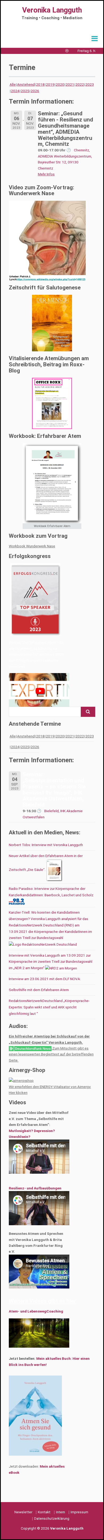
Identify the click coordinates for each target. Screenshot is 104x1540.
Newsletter (23, 1512)
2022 (79, 84)
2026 (35, 91)
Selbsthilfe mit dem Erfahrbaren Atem (39, 990)
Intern (60, 1512)
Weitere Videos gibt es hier (42, 1301)
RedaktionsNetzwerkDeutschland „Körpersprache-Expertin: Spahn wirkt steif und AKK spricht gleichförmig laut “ (49, 1007)
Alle (13, 84)
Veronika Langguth (52, 10)
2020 (60, 84)
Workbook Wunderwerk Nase (32, 546)
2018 (40, 84)
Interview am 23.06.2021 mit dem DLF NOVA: (45, 979)
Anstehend (26, 84)
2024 (15, 91)
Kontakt (44, 1512)
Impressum (79, 1512)
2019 (50, 84)
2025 (25, 91)
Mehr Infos (46, 174)
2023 (89, 84)
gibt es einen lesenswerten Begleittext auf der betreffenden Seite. (51, 1054)
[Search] (88, 712)
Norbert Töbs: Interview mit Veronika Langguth (46, 845)
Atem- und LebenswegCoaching (36, 1311)
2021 (70, 84)
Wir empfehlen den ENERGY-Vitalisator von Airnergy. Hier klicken (50, 1090)
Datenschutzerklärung (51, 1518)
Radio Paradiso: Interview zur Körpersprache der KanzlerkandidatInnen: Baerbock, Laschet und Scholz (51, 891)
